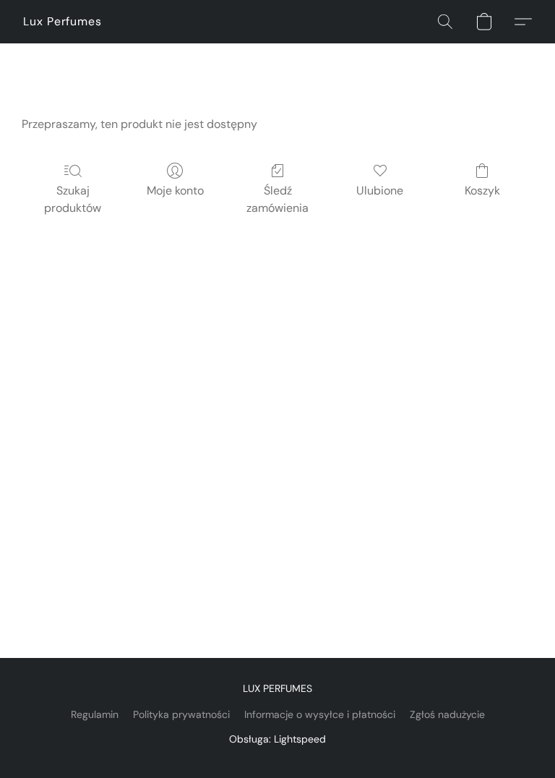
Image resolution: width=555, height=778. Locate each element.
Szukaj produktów (72, 199)
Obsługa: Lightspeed (277, 738)
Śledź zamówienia (277, 199)
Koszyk (482, 190)
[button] (62, 21)
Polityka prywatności (181, 714)
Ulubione (379, 190)
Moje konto (175, 190)
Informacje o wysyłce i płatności (319, 714)
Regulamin (95, 714)
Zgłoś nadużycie (447, 714)
